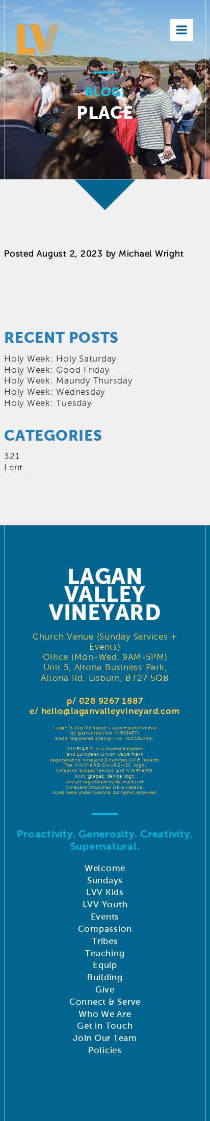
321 (11, 456)
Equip (105, 965)
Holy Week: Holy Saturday (60, 359)
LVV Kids (105, 892)
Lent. (14, 467)
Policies (105, 1050)
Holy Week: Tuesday (48, 403)
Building (105, 977)
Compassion (105, 929)
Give (105, 990)
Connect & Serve (105, 1002)
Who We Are (105, 1014)
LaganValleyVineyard (105, 594)
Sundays (105, 880)
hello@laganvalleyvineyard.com (110, 711)
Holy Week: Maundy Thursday (68, 381)
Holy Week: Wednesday (54, 392)
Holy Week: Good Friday (57, 370)
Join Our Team (105, 1038)
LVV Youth (105, 904)
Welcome (105, 868)
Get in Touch (105, 1026)
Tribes (105, 941)
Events (105, 917)
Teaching (104, 953)
